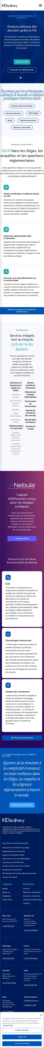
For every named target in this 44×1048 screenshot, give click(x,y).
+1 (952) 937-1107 (8, 926)
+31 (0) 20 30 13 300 (9, 983)
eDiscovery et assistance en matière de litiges (16, 386)
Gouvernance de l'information (30, 403)
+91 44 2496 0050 (8, 1011)
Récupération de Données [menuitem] (12, 870)
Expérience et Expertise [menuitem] (32, 892)
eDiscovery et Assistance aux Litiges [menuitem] (15, 848)
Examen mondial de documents (30, 385)
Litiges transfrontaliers (16, 414)
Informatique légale (15, 420)
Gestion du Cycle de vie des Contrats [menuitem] (16, 866)
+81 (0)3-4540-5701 (30, 985)
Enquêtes (15, 409)
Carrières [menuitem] (26, 903)
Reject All (22, 1037)
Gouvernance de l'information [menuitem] (13, 862)
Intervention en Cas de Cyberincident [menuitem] (16, 859)
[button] (20, 78)
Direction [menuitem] (26, 889)
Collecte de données (15, 395)
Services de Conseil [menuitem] (9, 877)
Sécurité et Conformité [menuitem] (31, 896)
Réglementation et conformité (16, 427)
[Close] (41, 1015)
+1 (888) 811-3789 (30, 1005)
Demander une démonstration (22, 70)
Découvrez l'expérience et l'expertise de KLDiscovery (22, 311)
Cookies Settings (22, 1030)
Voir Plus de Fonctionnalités (22, 738)
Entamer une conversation (22, 805)
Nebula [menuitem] (5, 889)
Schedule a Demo (22, 539)
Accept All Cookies (22, 1044)
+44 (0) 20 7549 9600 (31, 930)
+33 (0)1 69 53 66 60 (30, 958)
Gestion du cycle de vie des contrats (30, 412)
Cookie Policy (8, 1025)
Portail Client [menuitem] (7, 900)
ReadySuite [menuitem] (6, 896)
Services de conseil (30, 427)
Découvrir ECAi (22, 62)
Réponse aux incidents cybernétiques (30, 394)
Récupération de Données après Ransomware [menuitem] (19, 873)
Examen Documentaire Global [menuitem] (13, 855)
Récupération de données (30, 420)
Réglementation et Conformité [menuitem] (13, 851)
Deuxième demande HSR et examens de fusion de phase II (15, 448)
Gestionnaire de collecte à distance (16, 403)
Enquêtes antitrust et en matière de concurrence (15, 436)
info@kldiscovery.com (31, 1000)
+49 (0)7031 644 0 (8, 958)
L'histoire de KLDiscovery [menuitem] (32, 900)
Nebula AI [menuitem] (6, 892)
